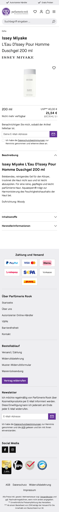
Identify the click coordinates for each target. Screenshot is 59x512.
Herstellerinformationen (16, 225)
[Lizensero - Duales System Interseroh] (42, 465)
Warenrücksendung (12, 371)
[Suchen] (53, 21)
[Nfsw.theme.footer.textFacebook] (5, 449)
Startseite (7, 302)
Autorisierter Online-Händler (17, 315)
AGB (23, 427)
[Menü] (54, 11)
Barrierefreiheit (10, 327)
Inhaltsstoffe (9, 217)
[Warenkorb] (48, 11)
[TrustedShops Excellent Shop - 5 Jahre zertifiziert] (6, 467)
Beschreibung (10, 155)
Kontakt (6, 334)
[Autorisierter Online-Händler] (30, 465)
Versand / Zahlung (12, 352)
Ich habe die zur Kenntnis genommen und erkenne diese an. (27, 142)
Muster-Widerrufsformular (16, 365)
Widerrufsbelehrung (13, 358)
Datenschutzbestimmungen (31, 140)
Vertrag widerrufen (15, 380)
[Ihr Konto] (41, 11)
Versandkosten (46, 497)
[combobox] (26, 21)
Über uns (7, 309)
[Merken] (54, 68)
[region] (29, 82)
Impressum (29, 490)
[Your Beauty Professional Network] (18, 465)
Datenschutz (20, 484)
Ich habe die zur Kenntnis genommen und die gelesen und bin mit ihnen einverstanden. (28, 427)
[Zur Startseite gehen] (15, 12)
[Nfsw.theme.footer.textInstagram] (12, 449)
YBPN (5, 321)
